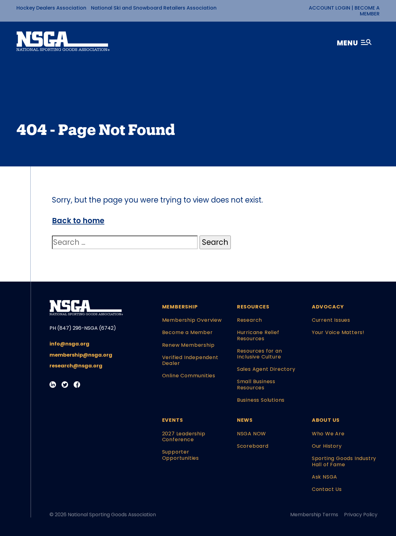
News (245, 420)
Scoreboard (253, 446)
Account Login (329, 7)
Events (172, 420)
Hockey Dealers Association (51, 7)
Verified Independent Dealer (190, 360)
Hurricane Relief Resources (258, 335)
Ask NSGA (324, 476)
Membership (180, 306)
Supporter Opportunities (180, 454)
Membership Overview (192, 320)
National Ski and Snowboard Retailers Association (154, 7)
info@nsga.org (69, 344)
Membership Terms (314, 514)
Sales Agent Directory (266, 369)
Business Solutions (261, 400)
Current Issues (331, 320)
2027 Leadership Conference (183, 436)
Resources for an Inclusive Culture (259, 353)
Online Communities (188, 375)
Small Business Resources (256, 384)
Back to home (78, 221)
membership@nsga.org (81, 355)
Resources (253, 306)
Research (249, 320)
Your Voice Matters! (338, 332)
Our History (327, 446)
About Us (326, 420)
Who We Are (328, 433)
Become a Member (367, 10)
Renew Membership (188, 345)
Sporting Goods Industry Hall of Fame (344, 461)
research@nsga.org (76, 366)
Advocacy (328, 306)
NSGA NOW (251, 433)
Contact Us (327, 489)
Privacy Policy (360, 514)
